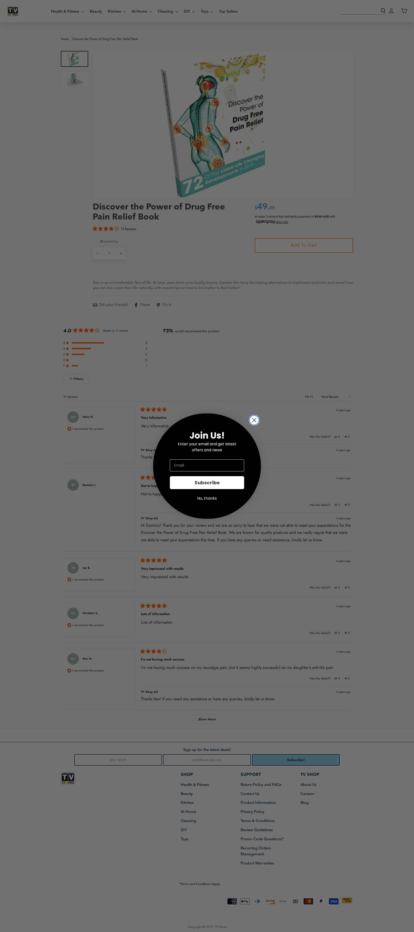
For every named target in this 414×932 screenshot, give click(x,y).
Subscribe (207, 482)
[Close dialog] (254, 420)
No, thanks (207, 498)
